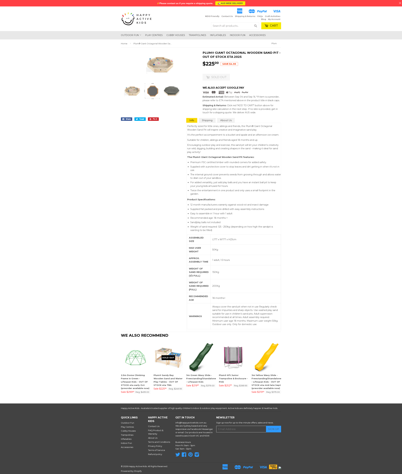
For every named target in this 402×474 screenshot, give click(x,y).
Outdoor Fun (130, 35)
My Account (274, 19)
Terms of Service (156, 450)
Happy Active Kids (137, 466)
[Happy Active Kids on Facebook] (184, 455)
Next (194, 91)
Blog (263, 19)
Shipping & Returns (245, 16)
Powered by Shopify (131, 471)
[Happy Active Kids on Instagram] (197, 455)
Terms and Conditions (159, 442)
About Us (226, 120)
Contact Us (227, 16)
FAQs (260, 16)
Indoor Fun (237, 35)
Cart (273, 25)
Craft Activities (272, 16)
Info (191, 120)
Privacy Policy (155, 446)
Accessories (257, 35)
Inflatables (218, 35)
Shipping (207, 120)
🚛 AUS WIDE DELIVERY (230, 3)
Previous (126, 91)
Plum (274, 43)
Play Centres (154, 35)
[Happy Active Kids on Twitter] (177, 455)
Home (124, 43)
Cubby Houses (175, 35)
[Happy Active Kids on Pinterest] (190, 455)
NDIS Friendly (212, 16)
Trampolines (197, 35)
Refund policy (155, 454)
